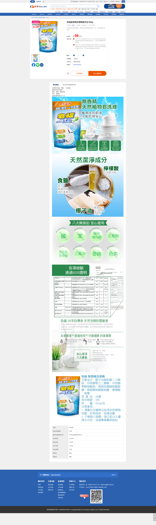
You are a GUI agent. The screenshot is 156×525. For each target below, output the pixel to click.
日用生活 (106, 14)
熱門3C (74, 14)
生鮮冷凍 (42, 14)
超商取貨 (122, 12)
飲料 (85, 9)
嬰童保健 (90, 14)
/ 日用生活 (36, 17)
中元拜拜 (52, 9)
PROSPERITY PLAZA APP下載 (87, 1)
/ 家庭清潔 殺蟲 (42, 17)
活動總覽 (110, 12)
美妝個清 (82, 14)
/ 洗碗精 (47, 17)
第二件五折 (80, 12)
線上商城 (58, 12)
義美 (88, 9)
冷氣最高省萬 (70, 9)
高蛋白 (64, 9)
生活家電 (66, 14)
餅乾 (79, 9)
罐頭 (97, 9)
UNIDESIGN (58, 9)
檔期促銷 (95, 12)
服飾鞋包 (122, 14)
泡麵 (82, 9)
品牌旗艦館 (65, 12)
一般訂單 (75, 58)
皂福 (73, 25)
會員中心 (106, 1)
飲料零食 (50, 14)
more (113, 475)
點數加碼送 (88, 12)
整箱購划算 (103, 12)
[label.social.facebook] (33, 64)
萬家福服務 (75, 1)
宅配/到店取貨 (76, 61)
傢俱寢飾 (114, 14)
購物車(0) (118, 1)
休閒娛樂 (98, 14)
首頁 (33, 17)
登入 (97, 1)
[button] (41, 64)
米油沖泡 (58, 14)
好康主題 (34, 14)
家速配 (116, 12)
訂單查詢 (112, 1)
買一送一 (72, 12)
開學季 (76, 9)
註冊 (101, 1)
